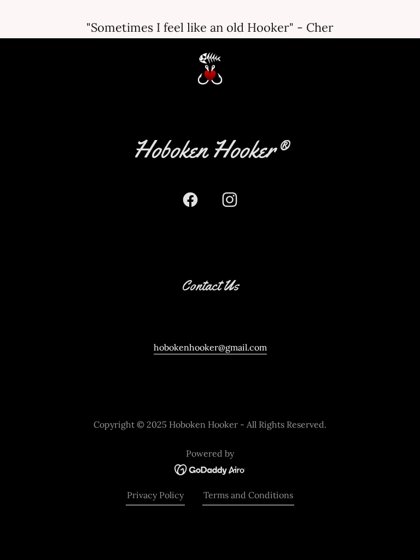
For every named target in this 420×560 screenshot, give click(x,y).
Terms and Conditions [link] (248, 494)
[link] (210, 69)
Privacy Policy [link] (155, 494)
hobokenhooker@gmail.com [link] (210, 347)
